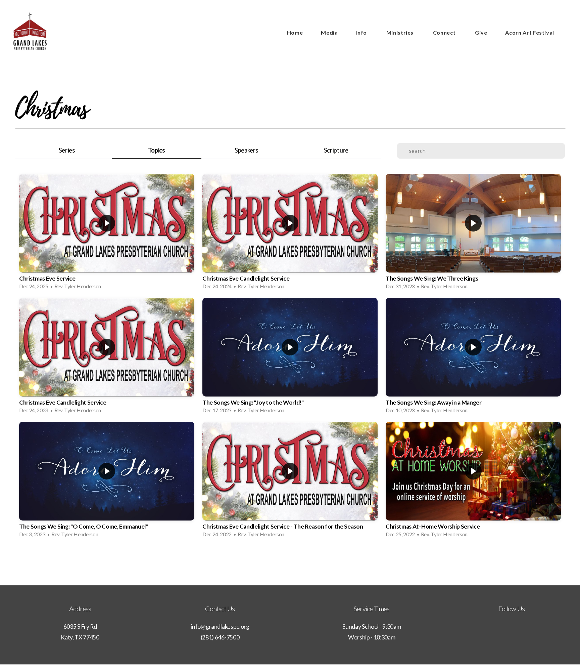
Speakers (246, 150)
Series (67, 150)
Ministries (400, 32)
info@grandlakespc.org (220, 626)
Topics (156, 150)
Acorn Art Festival (529, 32)
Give (481, 32)
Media (329, 32)
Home (295, 32)
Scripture (336, 150)
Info (362, 32)
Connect (445, 32)
